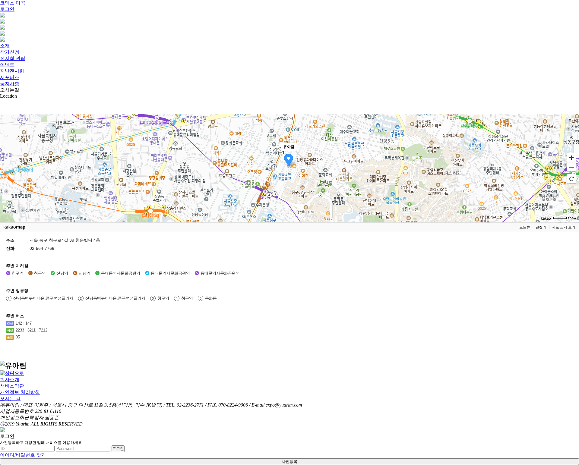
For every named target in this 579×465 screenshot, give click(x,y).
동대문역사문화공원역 (120, 273)
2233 (20, 330)
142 (19, 323)
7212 (43, 330)
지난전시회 (12, 71)
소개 (5, 45)
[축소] (571, 167)
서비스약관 (12, 385)
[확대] (571, 157)
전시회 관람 (12, 58)
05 (18, 337)
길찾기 (541, 227)
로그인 (7, 9)
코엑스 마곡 (12, 2)
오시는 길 (10, 398)
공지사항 (9, 83)
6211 (31, 330)
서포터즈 (9, 77)
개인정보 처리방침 (20, 392)
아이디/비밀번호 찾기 (23, 454)
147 (28, 323)
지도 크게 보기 (563, 227)
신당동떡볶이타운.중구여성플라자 (43, 298)
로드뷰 (524, 227)
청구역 (18, 273)
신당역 (62, 273)
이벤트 (7, 64)
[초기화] (571, 179)
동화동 (211, 298)
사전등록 (289, 461)
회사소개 (9, 379)
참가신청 (9, 52)
